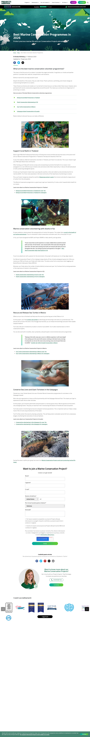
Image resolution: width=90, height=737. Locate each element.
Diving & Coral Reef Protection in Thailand (28, 98)
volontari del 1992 (16, 6)
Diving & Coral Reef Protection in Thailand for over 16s (31, 191)
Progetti (27, 2)
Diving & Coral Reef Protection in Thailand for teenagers (31, 192)
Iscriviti (73, 2)
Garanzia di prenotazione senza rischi (77, 6)
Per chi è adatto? (45, 2)
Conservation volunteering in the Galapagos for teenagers (31, 424)
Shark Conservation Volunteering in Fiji (27, 102)
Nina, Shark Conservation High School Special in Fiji (44, 249)
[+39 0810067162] (35, 586)
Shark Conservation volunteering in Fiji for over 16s (30, 275)
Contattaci (82, 2)
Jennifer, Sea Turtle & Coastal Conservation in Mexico (44, 343)
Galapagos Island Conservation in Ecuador (28, 111)
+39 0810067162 (57, 580)
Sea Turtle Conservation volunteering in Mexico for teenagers (32, 353)
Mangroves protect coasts (46, 177)
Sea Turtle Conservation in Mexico (26, 107)
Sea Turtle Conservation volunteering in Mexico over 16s (31, 351)
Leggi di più (45, 617)
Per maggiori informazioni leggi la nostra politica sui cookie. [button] (35, 734)
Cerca (87, 2)
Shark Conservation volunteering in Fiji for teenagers (30, 276)
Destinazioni (35, 2)
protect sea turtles (32, 320)
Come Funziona (55, 2)
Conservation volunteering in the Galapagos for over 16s (31, 422)
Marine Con (45, 460)
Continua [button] (84, 734)
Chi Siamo (64, 2)
